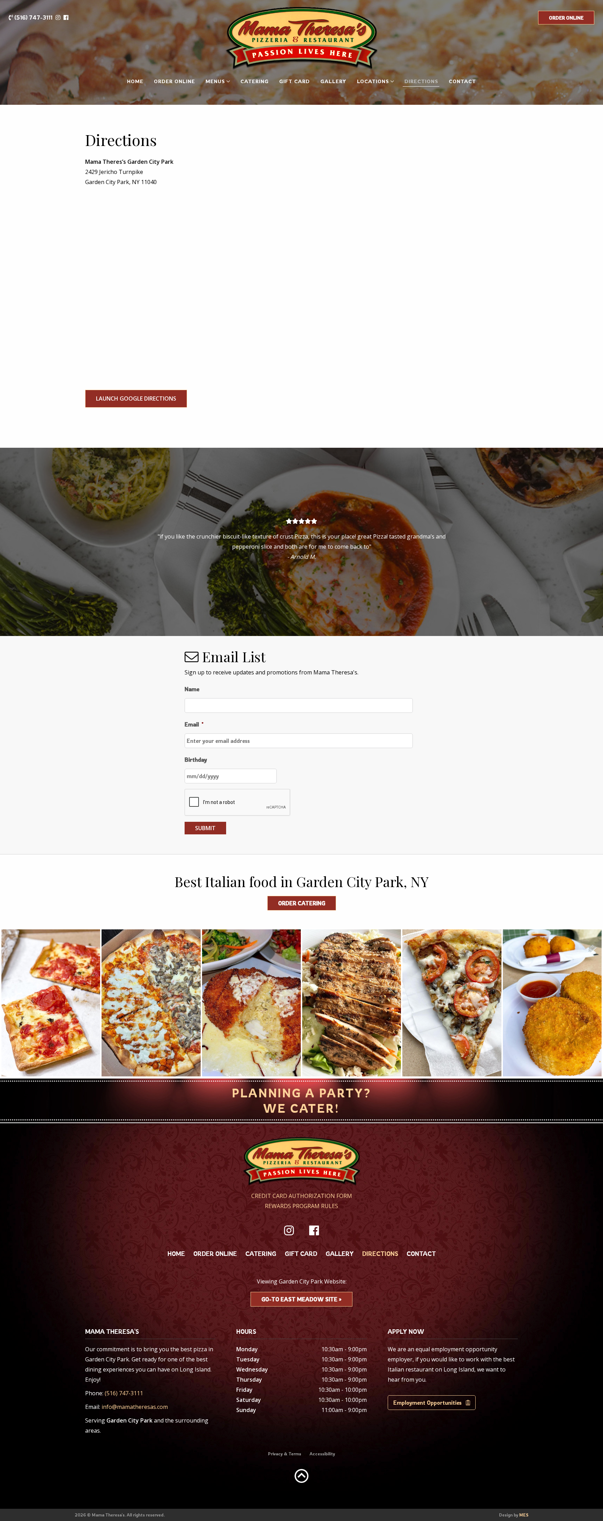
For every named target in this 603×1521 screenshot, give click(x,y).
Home (135, 81)
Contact (462, 81)
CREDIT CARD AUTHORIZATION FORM (301, 1196)
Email (194, 724)
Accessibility (322, 1453)
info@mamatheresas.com (135, 1407)
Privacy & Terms (284, 1453)
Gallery (333, 81)
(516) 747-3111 (32, 17)
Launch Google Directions (136, 398)
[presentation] (238, 802)
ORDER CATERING (301, 903)
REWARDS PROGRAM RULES (301, 1206)
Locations (373, 81)
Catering (254, 81)
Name (192, 689)
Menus (215, 81)
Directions (421, 81)
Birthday (196, 759)
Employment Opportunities (429, 1402)
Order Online (174, 81)
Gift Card (294, 81)
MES (523, 1515)
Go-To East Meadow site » (301, 1299)
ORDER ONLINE (566, 18)
